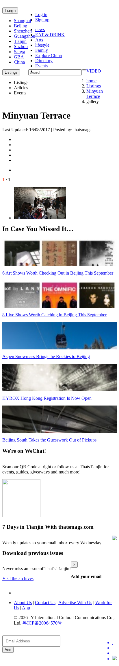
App (26, 607)
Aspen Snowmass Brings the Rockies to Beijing (46, 356)
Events (41, 65)
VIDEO (93, 70)
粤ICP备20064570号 (42, 623)
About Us (23, 602)
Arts (39, 39)
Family (41, 50)
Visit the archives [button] (18, 578)
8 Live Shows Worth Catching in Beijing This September (54, 314)
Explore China (48, 55)
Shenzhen (23, 30)
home (91, 80)
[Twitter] (114, 642)
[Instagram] (114, 658)
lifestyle (42, 45)
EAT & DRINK (50, 34)
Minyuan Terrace (94, 94)
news (40, 29)
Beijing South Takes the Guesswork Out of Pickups (49, 439)
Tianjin (10, 10)
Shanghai (22, 20)
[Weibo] (114, 653)
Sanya (19, 51)
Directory (44, 60)
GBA (19, 56)
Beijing (20, 25)
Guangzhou (24, 36)
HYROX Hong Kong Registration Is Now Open (47, 398)
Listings (93, 85)
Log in (41, 14)
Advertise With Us (75, 602)
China (19, 62)
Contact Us (45, 602)
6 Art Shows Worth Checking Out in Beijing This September (57, 273)
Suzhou (21, 46)
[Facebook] (114, 647)
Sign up (42, 19)
